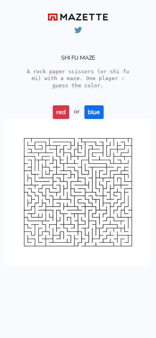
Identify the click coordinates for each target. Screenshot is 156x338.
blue (94, 112)
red (61, 112)
